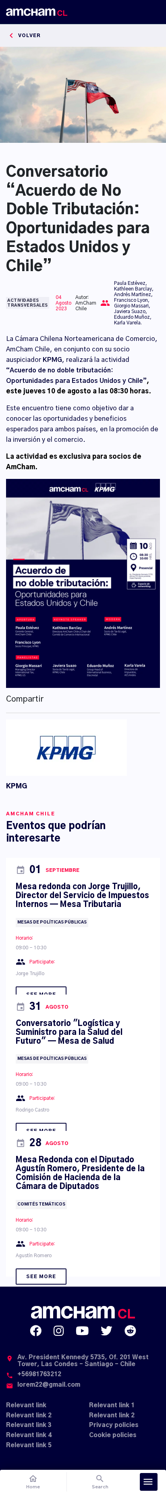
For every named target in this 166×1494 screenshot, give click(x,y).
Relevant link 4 (29, 1435)
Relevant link (26, 1405)
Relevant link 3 (29, 1425)
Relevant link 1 (112, 1405)
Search (100, 1482)
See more (41, 1276)
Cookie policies (113, 1435)
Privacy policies (114, 1425)
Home (33, 1482)
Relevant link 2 (29, 1416)
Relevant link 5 (29, 1445)
